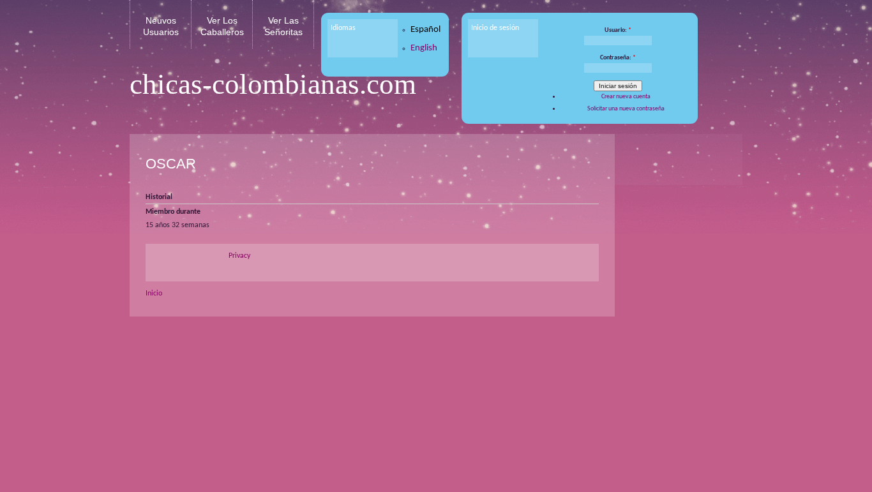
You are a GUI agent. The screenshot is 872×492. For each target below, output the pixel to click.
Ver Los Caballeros (222, 26)
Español (425, 29)
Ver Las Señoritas (283, 26)
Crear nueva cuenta (625, 96)
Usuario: (618, 30)
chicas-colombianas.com (273, 84)
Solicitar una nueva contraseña (626, 108)
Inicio (154, 293)
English (423, 48)
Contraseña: (618, 57)
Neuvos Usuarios (161, 26)
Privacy (239, 256)
